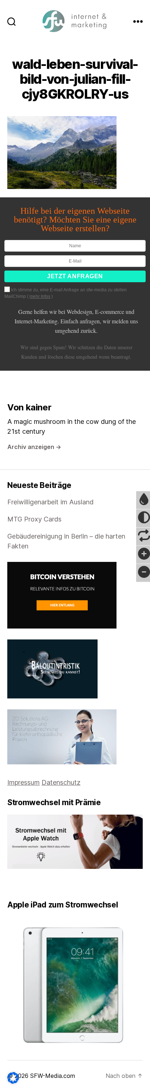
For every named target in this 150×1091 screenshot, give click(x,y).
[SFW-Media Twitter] (14, 884)
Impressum (23, 782)
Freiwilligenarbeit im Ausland (50, 502)
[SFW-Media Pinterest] (30, 884)
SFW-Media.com (52, 1075)
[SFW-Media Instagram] (25, 884)
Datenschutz (61, 782)
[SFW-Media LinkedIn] (20, 884)
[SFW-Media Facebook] (9, 884)
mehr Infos (39, 296)
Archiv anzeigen (34, 446)
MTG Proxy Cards (34, 519)
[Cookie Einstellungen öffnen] (13, 1078)
